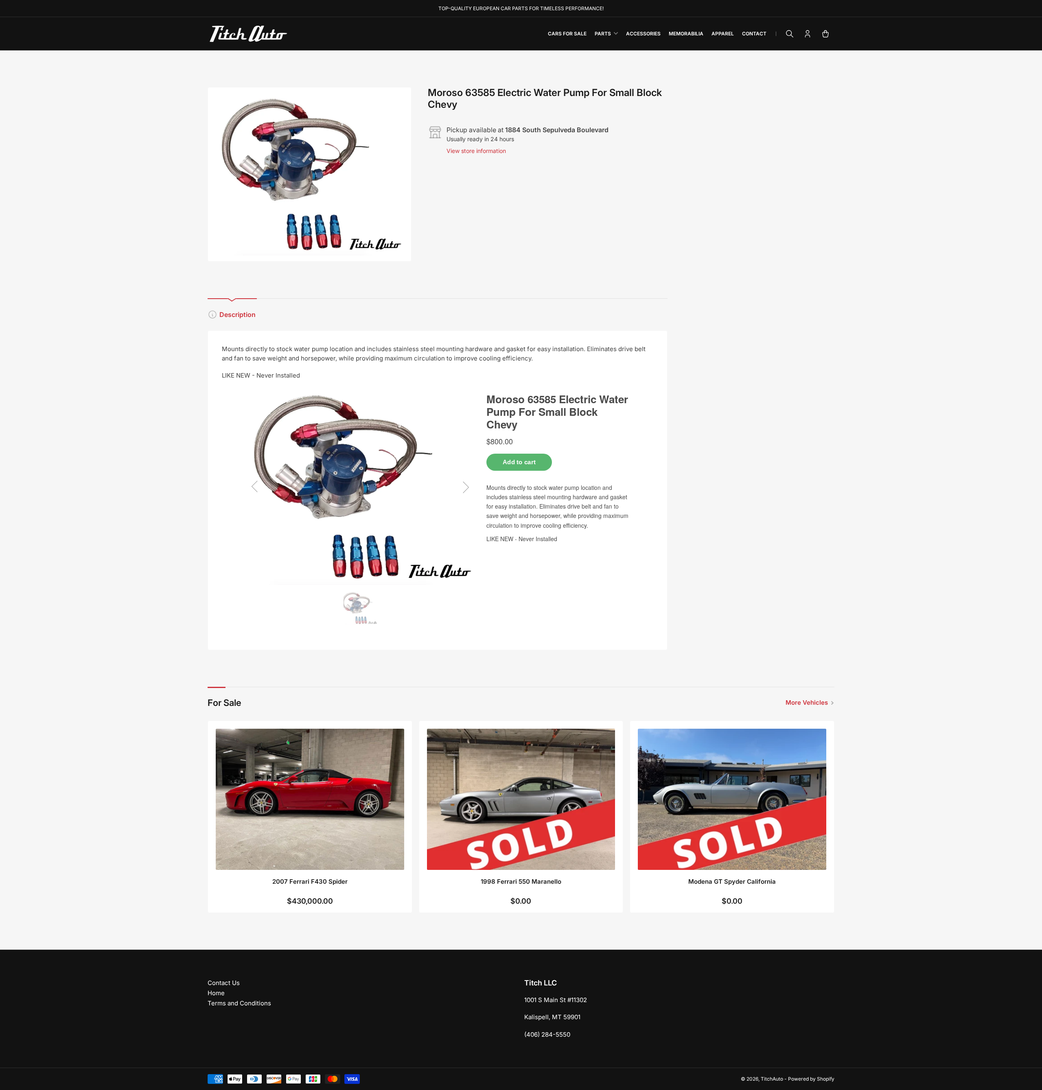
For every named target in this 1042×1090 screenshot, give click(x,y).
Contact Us (224, 983)
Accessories (643, 34)
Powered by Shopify (811, 1079)
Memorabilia (686, 34)
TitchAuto (772, 1079)
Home (216, 993)
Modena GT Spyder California (732, 881)
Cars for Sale (567, 34)
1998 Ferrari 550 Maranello (521, 881)
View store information (476, 150)
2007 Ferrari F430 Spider (310, 881)
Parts (603, 34)
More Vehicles (807, 702)
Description (237, 314)
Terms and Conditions (239, 1003)
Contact (754, 34)
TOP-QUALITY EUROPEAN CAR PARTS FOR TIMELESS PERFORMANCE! (521, 8)
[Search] (790, 34)
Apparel (722, 34)
